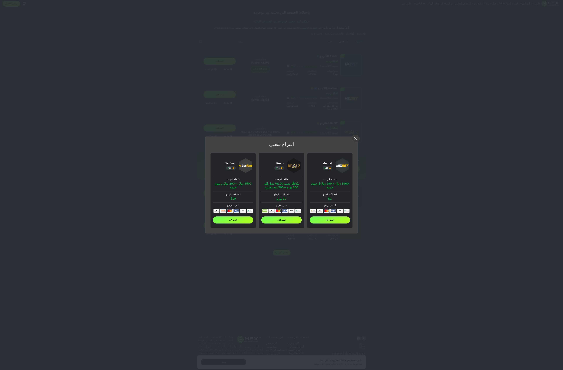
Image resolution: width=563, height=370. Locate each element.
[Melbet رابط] (342, 166)
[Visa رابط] (333, 211)
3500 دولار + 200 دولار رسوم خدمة (233, 186)
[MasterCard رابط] (327, 211)
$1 (330, 199)
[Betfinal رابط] (245, 166)
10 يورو (281, 199)
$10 (233, 199)
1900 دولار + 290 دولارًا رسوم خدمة (330, 186)
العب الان (330, 220)
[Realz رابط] (294, 166)
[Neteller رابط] (265, 211)
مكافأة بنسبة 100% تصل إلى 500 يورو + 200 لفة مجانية (281, 186)
